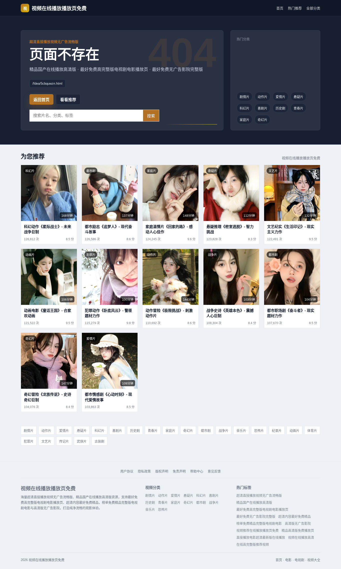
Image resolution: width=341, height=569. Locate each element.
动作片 (262, 97)
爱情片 (280, 97)
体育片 (312, 430)
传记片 (64, 441)
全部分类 (313, 8)
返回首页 (41, 100)
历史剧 (280, 108)
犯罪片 (28, 441)
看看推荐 (68, 100)
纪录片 (277, 430)
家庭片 (244, 120)
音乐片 (241, 430)
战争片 (223, 430)
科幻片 (244, 108)
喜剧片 (262, 108)
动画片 (294, 430)
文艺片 (46, 441)
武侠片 (82, 441)
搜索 (151, 116)
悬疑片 (298, 97)
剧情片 (244, 97)
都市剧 (206, 430)
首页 (279, 8)
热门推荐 (295, 8)
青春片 (298, 108)
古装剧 (99, 441)
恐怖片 (259, 430)
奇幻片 (262, 120)
